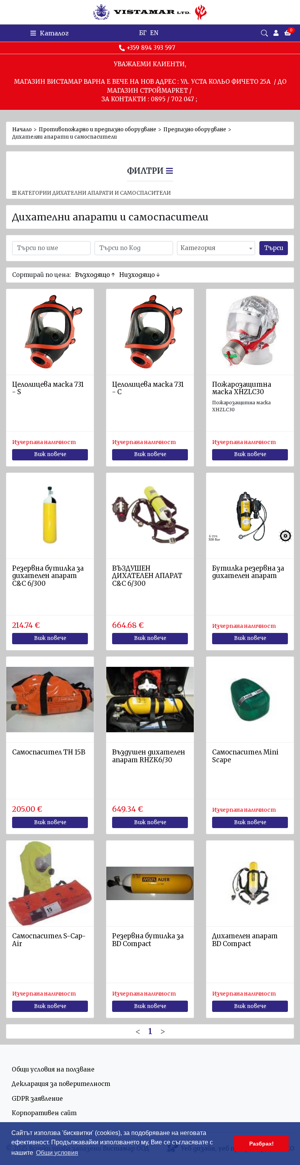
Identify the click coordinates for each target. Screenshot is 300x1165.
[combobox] (216, 248)
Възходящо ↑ (95, 274)
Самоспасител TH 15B (48, 752)
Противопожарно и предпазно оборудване (97, 129)
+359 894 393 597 (151, 47)
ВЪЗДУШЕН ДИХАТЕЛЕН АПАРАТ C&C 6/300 (147, 576)
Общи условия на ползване (53, 1069)
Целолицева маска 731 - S (48, 389)
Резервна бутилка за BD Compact (148, 940)
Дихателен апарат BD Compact (245, 940)
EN (154, 33)
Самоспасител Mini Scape (245, 756)
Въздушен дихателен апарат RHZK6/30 (148, 756)
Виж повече (50, 454)
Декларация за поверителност (61, 1083)
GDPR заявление (37, 1098)
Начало (22, 129)
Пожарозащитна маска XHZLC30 (241, 389)
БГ (142, 33)
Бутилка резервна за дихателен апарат (248, 572)
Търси (273, 248)
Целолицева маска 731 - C (148, 389)
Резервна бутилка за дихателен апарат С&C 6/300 (48, 576)
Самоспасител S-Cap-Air (49, 940)
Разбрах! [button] (261, 1143)
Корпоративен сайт (44, 1113)
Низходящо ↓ (139, 274)
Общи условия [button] (57, 1152)
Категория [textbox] (197, 248)
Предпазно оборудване (194, 129)
